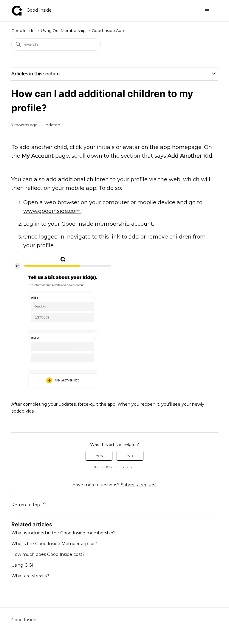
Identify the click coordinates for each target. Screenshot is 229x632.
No (130, 455)
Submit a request (139, 485)
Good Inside (23, 30)
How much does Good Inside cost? (48, 554)
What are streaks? (30, 576)
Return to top (26, 505)
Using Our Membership (63, 30)
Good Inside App (108, 30)
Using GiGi (22, 565)
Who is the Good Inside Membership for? (54, 543)
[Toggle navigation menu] (207, 11)
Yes (99, 455)
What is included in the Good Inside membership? (63, 533)
